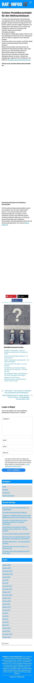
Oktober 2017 (6, 592)
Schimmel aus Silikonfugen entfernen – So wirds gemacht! (16, 356)
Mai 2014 (5, 619)
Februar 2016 (6, 601)
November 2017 (7, 589)
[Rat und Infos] (15, 6)
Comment (6, 419)
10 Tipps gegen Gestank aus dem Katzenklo (16, 533)
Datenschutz (20, 676)
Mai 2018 (5, 583)
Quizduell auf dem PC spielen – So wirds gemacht (15, 364)
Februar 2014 (6, 628)
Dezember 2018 (7, 571)
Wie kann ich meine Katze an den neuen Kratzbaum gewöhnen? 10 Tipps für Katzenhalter (14, 522)
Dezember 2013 (7, 634)
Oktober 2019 (6, 568)
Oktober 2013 (6, 637)
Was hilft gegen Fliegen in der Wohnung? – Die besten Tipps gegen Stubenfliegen (16, 374)
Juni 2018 (5, 580)
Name (5, 440)
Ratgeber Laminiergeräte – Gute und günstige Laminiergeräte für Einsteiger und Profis (16, 352)
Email (5, 446)
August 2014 (6, 610)
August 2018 (6, 577)
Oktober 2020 (6, 565)
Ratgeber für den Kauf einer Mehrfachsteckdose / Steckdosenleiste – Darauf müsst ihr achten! (15, 379)
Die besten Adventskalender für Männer (14, 512)
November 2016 (7, 595)
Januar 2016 (6, 604)
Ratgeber (5, 489)
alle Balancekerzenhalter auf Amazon (19, 60)
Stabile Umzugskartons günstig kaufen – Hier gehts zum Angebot (16, 360)
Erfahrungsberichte (8, 495)
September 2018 (7, 574)
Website (5, 452)
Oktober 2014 (6, 607)
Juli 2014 (5, 613)
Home (4, 486)
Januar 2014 (6, 631)
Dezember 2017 (7, 586)
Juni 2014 (5, 616)
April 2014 (5, 622)
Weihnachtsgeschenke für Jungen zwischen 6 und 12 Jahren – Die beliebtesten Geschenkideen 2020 (15, 397)
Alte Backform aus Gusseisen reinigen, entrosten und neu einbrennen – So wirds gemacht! (15, 369)
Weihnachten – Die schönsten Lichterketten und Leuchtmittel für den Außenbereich (18, 391)
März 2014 (5, 625)
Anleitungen (6, 492)
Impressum (13, 676)
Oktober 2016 (6, 598)
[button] (11, 296)
